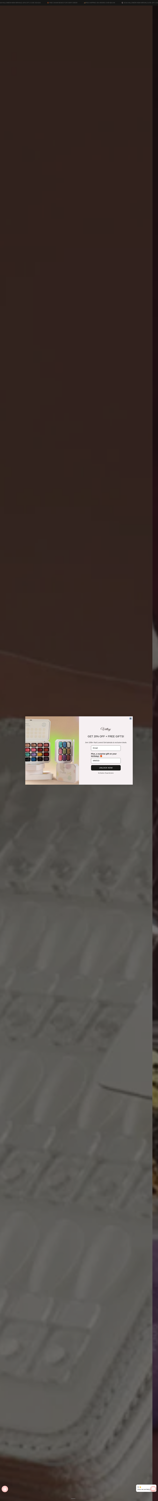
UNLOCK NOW (106, 768)
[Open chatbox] (153, 1489)
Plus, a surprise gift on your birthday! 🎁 (104, 755)
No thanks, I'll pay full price (106, 773)
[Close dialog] (131, 718)
